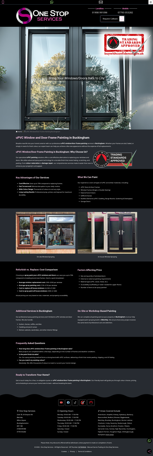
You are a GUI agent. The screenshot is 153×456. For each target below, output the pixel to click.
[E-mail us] (101, 2)
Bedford (110, 417)
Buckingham (116, 420)
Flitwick (126, 426)
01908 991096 (99, 12)
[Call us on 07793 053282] (3, 2)
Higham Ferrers (103, 432)
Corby (108, 423)
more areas (110, 435)
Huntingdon (131, 429)
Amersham (102, 415)
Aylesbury (122, 415)
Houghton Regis (115, 432)
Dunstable (101, 426)
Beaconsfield (102, 417)
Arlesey (115, 415)
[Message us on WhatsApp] (51, 2)
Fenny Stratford (111, 426)
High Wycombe (120, 429)
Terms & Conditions (85, 451)
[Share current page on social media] (149, 451)
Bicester (117, 417)
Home (19, 132)
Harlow (111, 429)
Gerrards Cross (103, 429)
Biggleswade (124, 417)
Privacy (72, 451)
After (71, 215)
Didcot (129, 423)
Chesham (101, 423)
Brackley (108, 420)
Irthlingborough (127, 432)
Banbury (130, 415)
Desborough (122, 423)
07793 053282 (125, 12)
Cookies (64, 451)
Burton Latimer (127, 420)
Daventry (113, 423)
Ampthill (109, 415)
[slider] (45, 233)
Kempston (101, 435)
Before (21, 215)
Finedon (121, 426)
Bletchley (101, 420)
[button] (61, 402)
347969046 (82, 447)
